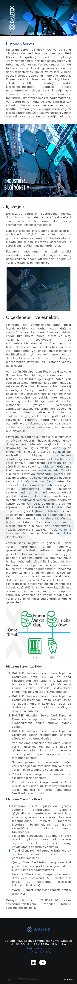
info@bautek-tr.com (38, 948)
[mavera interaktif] (68, 979)
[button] (72, 5)
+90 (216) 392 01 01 (38, 952)
